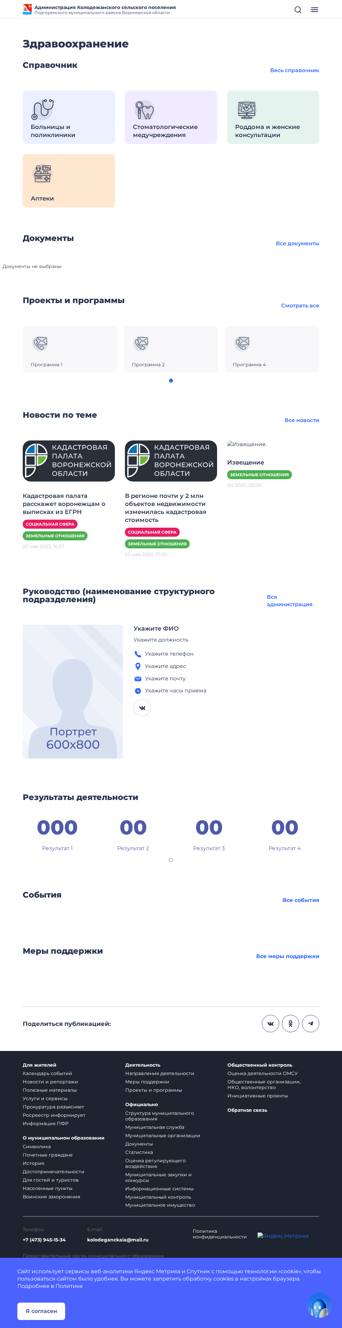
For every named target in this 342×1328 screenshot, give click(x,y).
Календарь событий (47, 1073)
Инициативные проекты (257, 1096)
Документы (139, 1144)
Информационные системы (159, 1189)
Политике (69, 1286)
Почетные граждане (48, 1155)
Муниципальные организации (162, 1136)
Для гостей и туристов (51, 1180)
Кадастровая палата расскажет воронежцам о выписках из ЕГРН (64, 504)
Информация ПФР (45, 1123)
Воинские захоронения (51, 1197)
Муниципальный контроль (158, 1197)
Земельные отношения (55, 535)
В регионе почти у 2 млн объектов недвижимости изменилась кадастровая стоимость (165, 508)
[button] (171, 381)
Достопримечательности (53, 1172)
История (33, 1163)
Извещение (245, 462)
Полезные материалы (50, 1090)
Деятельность (142, 1065)
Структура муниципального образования (159, 1116)
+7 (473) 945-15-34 (44, 1240)
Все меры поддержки (287, 956)
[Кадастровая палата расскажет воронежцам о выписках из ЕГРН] (69, 460)
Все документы (297, 243)
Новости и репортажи (50, 1082)
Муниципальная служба (154, 1127)
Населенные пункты (47, 1188)
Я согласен (41, 1311)
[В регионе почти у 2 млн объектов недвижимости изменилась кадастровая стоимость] (171, 460)
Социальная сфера (50, 524)
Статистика (139, 1152)
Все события (301, 900)
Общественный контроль (259, 1065)
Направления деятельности (159, 1073)
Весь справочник (294, 70)
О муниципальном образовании (64, 1138)
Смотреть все (300, 305)
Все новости (302, 420)
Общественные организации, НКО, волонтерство (264, 1084)
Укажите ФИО (156, 628)
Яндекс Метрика (157, 1271)
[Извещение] (247, 444)
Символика (37, 1147)
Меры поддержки (147, 1082)
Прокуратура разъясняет (53, 1107)
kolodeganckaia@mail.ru (118, 1240)
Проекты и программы (153, 1090)
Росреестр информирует (54, 1115)
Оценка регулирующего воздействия (155, 1163)
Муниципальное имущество (160, 1205)
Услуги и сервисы (45, 1098)
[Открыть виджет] (319, 1305)
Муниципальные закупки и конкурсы (158, 1177)
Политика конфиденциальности (220, 1234)
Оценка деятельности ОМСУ (262, 1073)
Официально (141, 1104)
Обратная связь (247, 1110)
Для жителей (39, 1065)
